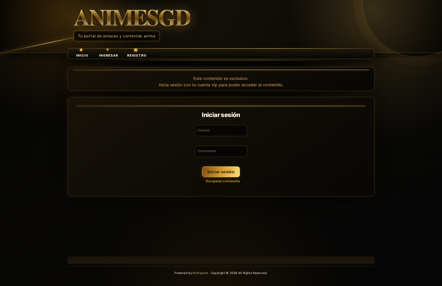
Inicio (82, 55)
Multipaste (201, 273)
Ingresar (108, 55)
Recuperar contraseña (223, 181)
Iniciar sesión (221, 172)
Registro (137, 55)
